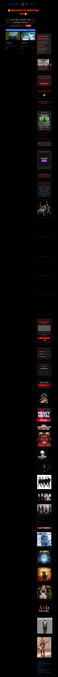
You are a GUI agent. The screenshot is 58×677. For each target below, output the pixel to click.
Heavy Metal (42, 186)
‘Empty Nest (40, 666)
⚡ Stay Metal (41, 52)
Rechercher (28, 25)
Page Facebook (23, 19)
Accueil (12, 19)
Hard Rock (47, 192)
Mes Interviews (25, 22)
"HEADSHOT (40, 671)
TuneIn (46, 334)
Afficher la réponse (44, 83)
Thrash (47, 186)
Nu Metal (44, 194)
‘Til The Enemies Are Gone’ (42, 669)
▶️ (45, 339)
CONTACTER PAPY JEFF (45, 142)
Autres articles (20, 53)
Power (42, 190)
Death (41, 188)
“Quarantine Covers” (46, 671)
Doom (46, 190)
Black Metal (46, 188)
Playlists (28, 19)
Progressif (41, 192)
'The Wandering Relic (41, 668)
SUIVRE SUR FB (44, 384)
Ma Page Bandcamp (17, 22)
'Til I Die (48, 668)
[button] (18, 48)
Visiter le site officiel (44, 373)
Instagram (17, 19)
